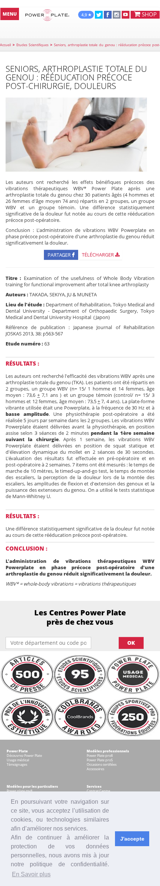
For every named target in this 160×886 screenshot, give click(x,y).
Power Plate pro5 (100, 760)
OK (131, 642)
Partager (60, 254)
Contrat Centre (98, 790)
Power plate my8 (19, 790)
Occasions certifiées (101, 764)
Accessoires (95, 769)
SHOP (148, 14)
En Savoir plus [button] (31, 874)
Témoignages (17, 764)
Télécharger (98, 254)
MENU (10, 14)
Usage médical (18, 760)
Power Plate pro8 (100, 755)
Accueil (5, 44)
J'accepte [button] (132, 839)
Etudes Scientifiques (32, 44)
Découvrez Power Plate (24, 755)
